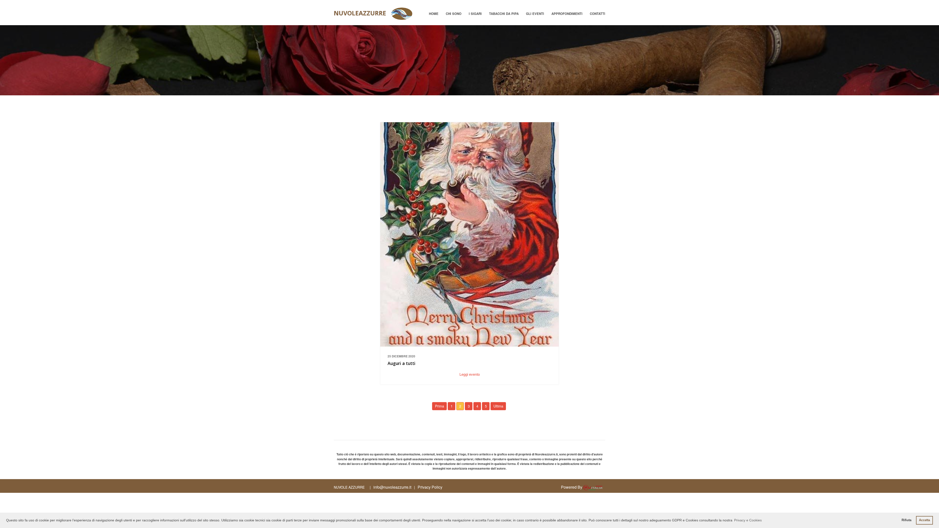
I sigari (475, 13)
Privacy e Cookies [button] (748, 520)
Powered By (572, 487)
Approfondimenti (566, 13)
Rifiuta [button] (906, 520)
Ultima (498, 406)
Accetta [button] (924, 520)
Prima (439, 406)
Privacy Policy (430, 487)
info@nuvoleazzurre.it (392, 487)
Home (433, 13)
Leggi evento (469, 374)
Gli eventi (535, 13)
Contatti (597, 13)
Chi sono (453, 13)
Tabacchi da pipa (504, 13)
